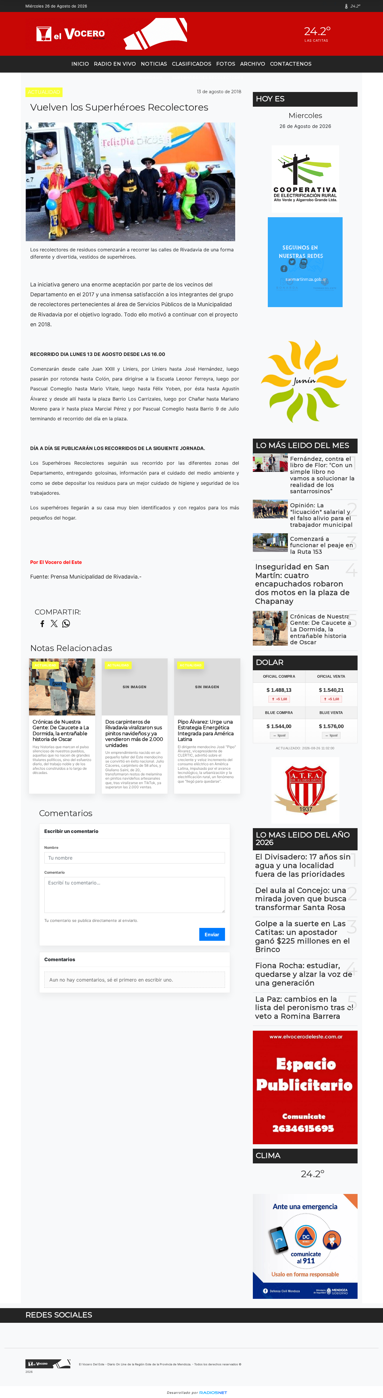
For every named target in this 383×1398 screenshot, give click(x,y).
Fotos (225, 64)
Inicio (80, 64)
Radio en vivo (115, 64)
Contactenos (291, 64)
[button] (327, 6)
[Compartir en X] (54, 624)
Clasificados (192, 64)
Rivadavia (151, 77)
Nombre (51, 847)
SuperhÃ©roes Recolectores (207, 77)
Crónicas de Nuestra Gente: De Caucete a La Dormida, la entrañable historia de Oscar (61, 730)
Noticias (154, 64)
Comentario (54, 872)
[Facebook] (337, 6)
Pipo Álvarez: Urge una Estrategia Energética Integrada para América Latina (206, 730)
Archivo (252, 64)
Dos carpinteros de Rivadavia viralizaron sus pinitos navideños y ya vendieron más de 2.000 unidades (134, 733)
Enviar (212, 934)
